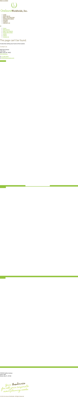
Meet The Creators (9, 17)
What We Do (6, 16)
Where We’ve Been (8, 19)
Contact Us (6, 23)
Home (4, 14)
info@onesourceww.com (7, 58)
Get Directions (4, 54)
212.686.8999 (5, 56)
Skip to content (4, 0)
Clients (5, 21)
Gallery (5, 20)
